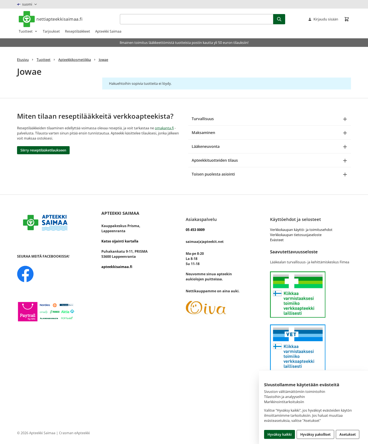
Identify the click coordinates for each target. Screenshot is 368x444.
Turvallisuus (203, 118)
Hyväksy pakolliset (315, 434)
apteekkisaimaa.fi (116, 266)
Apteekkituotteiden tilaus (215, 160)
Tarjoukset (51, 31)
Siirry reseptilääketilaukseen (43, 150)
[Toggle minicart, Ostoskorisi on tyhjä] (346, 19)
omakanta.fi (164, 128)
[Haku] (279, 19)
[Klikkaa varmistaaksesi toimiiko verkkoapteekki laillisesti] (310, 347)
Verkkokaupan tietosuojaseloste (296, 234)
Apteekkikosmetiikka (74, 59)
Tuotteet (26, 31)
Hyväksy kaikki (279, 434)
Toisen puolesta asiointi (213, 174)
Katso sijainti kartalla (119, 241)
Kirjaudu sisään (325, 19)
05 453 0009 (195, 229)
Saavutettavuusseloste (294, 252)
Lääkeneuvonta (206, 146)
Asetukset (347, 434)
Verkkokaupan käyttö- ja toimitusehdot (301, 229)
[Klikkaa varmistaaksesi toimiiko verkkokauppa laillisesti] (310, 294)
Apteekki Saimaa (108, 31)
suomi (27, 4)
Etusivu (23, 59)
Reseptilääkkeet (77, 31)
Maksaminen (203, 132)
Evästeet (277, 240)
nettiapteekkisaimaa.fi (59, 19)
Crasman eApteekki (74, 433)
